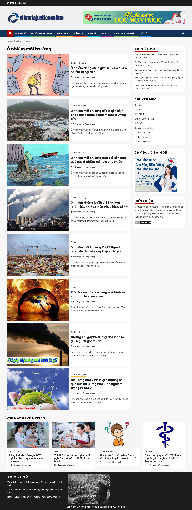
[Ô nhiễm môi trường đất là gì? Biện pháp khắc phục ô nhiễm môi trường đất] (38, 120)
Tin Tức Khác (141, 137)
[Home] (10, 33)
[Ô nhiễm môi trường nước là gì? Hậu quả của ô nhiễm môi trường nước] (38, 165)
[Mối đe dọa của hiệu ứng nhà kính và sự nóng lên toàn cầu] (38, 300)
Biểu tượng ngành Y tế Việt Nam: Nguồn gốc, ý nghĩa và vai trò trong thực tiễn (163, 458)
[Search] (183, 33)
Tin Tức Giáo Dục (142, 132)
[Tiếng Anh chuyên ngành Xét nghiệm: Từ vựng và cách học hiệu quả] (28, 435)
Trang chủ (20, 33)
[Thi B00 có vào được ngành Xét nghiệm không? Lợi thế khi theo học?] (73, 435)
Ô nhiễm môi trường (41, 33)
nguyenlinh (119, 462)
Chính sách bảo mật (125, 33)
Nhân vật (92, 33)
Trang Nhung (90, 77)
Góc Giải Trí (140, 114)
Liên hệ (143, 33)
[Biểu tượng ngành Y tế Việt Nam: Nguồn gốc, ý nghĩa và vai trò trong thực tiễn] (164, 435)
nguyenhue (28, 465)
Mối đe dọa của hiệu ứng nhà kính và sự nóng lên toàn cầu (98, 294)
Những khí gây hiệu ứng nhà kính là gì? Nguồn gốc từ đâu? (97, 339)
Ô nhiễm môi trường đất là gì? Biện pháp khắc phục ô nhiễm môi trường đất (98, 115)
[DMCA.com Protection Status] (143, 222)
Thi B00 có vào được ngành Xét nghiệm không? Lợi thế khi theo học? (72, 458)
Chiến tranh (62, 33)
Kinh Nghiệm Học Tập (144, 119)
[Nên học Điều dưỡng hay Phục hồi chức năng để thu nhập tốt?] (118, 435)
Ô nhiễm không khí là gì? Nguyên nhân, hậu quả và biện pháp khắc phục (99, 205)
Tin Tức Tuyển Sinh (143, 141)
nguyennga (73, 465)
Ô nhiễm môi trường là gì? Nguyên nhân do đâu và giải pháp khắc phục (97, 249)
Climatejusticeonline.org (146, 207)
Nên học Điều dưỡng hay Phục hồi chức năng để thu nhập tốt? (118, 457)
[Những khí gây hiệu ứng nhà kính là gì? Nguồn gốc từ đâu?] (38, 344)
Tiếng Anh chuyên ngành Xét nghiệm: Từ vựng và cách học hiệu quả (26, 458)
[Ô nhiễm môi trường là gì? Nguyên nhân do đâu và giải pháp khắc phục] (38, 255)
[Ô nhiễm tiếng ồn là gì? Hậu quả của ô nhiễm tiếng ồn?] (38, 75)
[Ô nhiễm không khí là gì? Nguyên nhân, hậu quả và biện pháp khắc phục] (38, 210)
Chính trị (78, 33)
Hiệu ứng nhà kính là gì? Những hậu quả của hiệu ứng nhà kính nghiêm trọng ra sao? (98, 384)
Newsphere (105, 507)
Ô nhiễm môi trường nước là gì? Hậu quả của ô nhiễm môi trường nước (98, 160)
